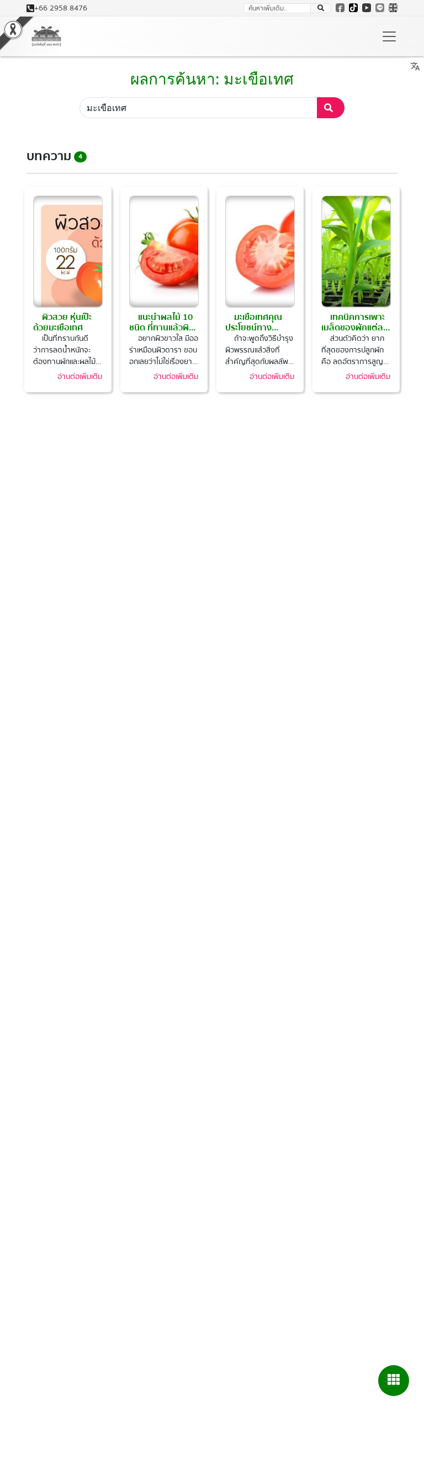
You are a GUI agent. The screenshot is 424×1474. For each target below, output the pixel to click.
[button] (320, 8)
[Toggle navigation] (389, 36)
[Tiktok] (353, 7)
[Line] (379, 7)
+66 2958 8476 (60, 8)
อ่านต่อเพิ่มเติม (79, 377)
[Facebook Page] (340, 7)
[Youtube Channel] (366, 7)
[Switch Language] (393, 7)
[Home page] (46, 36)
